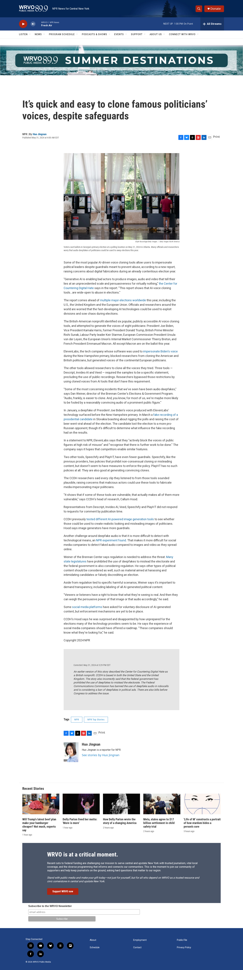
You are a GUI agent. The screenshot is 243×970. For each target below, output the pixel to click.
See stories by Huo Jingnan (100, 755)
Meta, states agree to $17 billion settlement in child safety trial (159, 823)
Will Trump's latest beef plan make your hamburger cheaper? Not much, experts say (39, 825)
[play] (23, 24)
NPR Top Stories (95, 719)
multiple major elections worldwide (123, 300)
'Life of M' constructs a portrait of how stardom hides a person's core (202, 823)
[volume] (33, 24)
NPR (76, 719)
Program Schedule (62, 34)
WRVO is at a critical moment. (82, 854)
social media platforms (87, 607)
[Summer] (121, 60)
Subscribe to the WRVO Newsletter (50, 906)
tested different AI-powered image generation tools (120, 519)
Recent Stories (33, 789)
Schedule (95, 947)
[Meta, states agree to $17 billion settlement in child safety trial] (161, 804)
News (38, 34)
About (93, 940)
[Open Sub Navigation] (30, 34)
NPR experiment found (111, 540)
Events (119, 34)
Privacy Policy (184, 947)
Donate (215, 8)
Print (216, 137)
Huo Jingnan (39, 134)
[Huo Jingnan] (71, 752)
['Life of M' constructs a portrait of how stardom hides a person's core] (202, 804)
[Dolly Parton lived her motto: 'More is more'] (81, 804)
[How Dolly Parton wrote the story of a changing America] (121, 804)
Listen (23, 34)
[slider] (38, 24)
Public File (182, 940)
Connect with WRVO (182, 34)
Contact (137, 947)
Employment (140, 940)
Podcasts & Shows (94, 34)
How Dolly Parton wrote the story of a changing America (119, 821)
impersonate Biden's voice (160, 351)
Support (136, 34)
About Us (156, 34)
